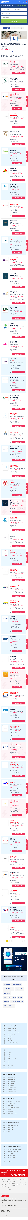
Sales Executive (16, 984)
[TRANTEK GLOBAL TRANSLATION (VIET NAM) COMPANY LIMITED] (5, 587)
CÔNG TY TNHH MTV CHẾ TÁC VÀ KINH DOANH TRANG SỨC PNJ (17, 434)
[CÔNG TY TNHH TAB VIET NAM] (5, 710)
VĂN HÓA (14, 1183)
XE (8, 1187)
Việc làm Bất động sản (8, 1038)
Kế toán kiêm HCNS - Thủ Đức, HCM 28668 (14, 465)
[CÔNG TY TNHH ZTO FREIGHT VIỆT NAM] (5, 361)
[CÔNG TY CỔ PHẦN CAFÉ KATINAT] (5, 223)
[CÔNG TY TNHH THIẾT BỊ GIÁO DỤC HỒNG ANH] (5, 309)
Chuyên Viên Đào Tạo (14, 873)
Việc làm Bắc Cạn (7, 1063)
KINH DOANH (8, 1180)
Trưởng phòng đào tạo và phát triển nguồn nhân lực (14, 274)
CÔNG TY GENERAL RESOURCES (14, 206)
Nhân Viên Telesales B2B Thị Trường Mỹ (12, 745)
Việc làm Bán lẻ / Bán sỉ (9, 1034)
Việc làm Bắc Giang (8, 1065)
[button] (23, 2)
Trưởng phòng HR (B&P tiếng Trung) (14, 726)
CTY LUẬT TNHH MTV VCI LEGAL (15, 261)
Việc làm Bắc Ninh (7, 1067)
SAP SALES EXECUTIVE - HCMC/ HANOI (13, 238)
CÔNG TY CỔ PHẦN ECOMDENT (17, 695)
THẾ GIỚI (4, 1184)
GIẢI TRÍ (14, 1185)
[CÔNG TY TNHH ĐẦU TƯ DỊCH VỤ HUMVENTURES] (5, 571)
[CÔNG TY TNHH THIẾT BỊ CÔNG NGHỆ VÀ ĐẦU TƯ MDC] (5, 783)
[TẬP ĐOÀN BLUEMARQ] (5, 503)
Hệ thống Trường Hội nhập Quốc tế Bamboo (15, 152)
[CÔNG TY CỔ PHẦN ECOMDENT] (5, 694)
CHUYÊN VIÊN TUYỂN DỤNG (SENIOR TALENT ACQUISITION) (14, 342)
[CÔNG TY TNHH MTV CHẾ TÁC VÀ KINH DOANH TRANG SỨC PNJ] (5, 433)
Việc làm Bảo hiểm (7, 1036)
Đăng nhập (24, 5)
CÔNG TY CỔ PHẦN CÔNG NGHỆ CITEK (16, 241)
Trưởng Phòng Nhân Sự (13, 307)
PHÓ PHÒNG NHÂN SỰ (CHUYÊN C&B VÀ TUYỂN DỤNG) (13, 481)
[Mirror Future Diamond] (5, 553)
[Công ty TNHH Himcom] (5, 187)
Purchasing (7, 984)
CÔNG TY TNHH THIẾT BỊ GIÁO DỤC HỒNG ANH (17, 310)
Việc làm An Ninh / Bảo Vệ (9, 1028)
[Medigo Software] (5, 344)
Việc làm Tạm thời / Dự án (9, 1127)
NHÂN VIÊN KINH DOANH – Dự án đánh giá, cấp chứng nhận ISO (13, 617)
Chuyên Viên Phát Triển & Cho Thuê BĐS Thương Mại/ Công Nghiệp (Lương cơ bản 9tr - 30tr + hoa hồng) (12, 672)
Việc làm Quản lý (7, 1109)
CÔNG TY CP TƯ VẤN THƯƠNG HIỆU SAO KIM (17, 450)
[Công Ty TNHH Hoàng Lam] (5, 171)
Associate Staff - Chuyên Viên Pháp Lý (14, 258)
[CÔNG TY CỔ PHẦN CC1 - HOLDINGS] (5, 398)
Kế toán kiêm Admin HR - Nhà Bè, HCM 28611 (14, 414)
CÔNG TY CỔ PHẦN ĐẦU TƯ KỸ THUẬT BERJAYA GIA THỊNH (17, 327)
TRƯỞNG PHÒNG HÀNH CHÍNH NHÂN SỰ (14, 378)
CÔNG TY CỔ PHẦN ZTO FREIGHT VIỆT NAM (15, 729)
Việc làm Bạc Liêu (7, 1061)
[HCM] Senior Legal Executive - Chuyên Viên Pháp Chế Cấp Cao (14, 324)
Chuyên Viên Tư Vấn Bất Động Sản (12, 94)
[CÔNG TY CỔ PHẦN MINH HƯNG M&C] (5, 875)
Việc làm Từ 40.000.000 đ (9, 1091)
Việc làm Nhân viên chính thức (10, 1125)
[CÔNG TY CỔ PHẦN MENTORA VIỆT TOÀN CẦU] (5, 116)
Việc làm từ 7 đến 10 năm (9, 1159)
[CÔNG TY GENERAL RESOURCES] (5, 205)
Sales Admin (7, 993)
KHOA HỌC (19, 1182)
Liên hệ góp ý (4, 1215)
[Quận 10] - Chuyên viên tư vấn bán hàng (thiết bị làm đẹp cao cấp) (14, 821)
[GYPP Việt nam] (5, 840)
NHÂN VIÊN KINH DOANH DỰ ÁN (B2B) (14, 708)
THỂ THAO (19, 1179)
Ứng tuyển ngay (18, 72)
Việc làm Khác (6, 1131)
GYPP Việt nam (13, 841)
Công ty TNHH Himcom (15, 187)
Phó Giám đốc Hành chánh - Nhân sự (13, 169)
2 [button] (10, 941)
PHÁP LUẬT (3, 1186)
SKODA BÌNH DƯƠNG (14, 64)
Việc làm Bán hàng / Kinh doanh (11, 1032)
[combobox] (14, 9)
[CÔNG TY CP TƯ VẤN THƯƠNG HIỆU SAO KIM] (5, 449)
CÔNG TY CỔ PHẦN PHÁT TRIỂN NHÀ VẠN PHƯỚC (15, 97)
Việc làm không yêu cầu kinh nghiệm (12, 1149)
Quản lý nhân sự (13, 359)
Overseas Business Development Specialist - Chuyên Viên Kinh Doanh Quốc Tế (14, 535)
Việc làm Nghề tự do (8, 1129)
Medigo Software (14, 344)
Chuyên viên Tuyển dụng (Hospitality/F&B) (14, 657)
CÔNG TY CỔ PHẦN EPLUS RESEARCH (16, 911)
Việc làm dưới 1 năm (8, 1153)
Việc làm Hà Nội (7, 1053)
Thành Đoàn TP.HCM (5, 1211)
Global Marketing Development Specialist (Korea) (14, 601)
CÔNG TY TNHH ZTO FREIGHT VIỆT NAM (16, 362)
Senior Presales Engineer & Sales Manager (14, 203)
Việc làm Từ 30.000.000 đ (9, 1089)
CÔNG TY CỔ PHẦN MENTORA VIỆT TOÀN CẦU (16, 117)
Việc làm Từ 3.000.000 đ (9, 1077)
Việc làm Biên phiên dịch (9, 1041)
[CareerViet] (18, 1174)
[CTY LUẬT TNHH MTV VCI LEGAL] (5, 260)
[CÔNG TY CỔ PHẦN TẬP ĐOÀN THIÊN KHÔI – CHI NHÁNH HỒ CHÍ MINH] (5, 483)
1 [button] (7, 941)
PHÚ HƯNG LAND (14, 804)
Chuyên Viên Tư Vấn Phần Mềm (14, 692)
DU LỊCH (9, 1189)
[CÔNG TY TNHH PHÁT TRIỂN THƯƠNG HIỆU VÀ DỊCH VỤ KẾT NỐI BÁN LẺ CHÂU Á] (5, 675)
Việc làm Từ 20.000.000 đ (9, 1087)
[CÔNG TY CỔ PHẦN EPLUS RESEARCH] (5, 910)
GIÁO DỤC (24, 1179)
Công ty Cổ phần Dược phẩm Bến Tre (15, 640)
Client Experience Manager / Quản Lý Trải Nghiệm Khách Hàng (13, 551)
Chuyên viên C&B (13, 637)
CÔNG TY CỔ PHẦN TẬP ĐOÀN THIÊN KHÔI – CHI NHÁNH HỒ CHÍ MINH (15, 484)
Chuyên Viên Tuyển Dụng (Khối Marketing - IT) (14, 908)
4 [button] (16, 941)
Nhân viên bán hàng (9, 1006)
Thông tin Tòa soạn (5, 1210)
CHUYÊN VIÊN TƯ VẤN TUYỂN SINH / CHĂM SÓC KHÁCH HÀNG (13, 838)
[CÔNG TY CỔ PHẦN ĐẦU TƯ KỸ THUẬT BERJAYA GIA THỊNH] (5, 326)
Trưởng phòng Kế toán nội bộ (14, 132)
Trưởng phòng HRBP (13, 221)
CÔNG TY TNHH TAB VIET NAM (17, 711)
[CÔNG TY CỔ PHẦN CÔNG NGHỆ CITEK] (5, 240)
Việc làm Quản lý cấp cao (9, 1111)
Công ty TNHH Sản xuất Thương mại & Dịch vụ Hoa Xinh (17, 135)
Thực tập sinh (19, 989)
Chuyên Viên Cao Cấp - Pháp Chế (14, 431)
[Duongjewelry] (5, 892)
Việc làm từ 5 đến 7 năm (9, 1157)
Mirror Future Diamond (15, 554)
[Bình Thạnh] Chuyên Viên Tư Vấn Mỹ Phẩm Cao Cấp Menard (14, 763)
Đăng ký (19, 5)
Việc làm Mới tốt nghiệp (9, 1103)
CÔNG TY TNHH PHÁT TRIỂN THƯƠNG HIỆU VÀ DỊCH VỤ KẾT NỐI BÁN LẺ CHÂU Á (16, 675)
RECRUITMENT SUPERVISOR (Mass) (14, 518)
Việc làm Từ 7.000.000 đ (9, 1081)
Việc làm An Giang (7, 1057)
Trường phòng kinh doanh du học (13, 114)
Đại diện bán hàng (8, 989)
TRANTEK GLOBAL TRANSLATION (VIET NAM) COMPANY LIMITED (16, 588)
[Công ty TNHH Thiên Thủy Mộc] (5, 765)
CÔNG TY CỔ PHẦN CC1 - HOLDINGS (15, 399)
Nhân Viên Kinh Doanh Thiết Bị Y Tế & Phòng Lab (13, 781)
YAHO (11, 538)
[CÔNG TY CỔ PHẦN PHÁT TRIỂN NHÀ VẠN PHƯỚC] (5, 96)
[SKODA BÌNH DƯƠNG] (5, 64)
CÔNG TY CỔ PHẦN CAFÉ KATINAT (15, 224)
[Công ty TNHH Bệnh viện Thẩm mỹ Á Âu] (5, 294)
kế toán (20, 997)
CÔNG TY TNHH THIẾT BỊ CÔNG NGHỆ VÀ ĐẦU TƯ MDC (15, 784)
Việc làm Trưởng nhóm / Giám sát (11, 1107)
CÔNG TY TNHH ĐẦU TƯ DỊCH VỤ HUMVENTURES (16, 572)
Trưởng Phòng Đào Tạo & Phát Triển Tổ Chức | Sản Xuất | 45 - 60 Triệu (14, 78)
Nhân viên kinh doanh (11, 801)
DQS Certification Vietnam (14, 620)
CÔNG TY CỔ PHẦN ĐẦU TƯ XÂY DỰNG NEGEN (17, 381)
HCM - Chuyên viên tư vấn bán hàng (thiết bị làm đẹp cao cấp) (14, 857)
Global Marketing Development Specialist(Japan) (14, 585)
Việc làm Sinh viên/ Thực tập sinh (11, 1101)
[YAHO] (5, 537)
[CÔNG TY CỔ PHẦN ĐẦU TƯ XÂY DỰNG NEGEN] (5, 380)
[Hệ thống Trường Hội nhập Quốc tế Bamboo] (5, 151)
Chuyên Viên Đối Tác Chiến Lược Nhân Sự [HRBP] (14, 396)
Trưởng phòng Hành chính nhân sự (14, 292)
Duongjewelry (13, 893)
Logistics (6, 1001)
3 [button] (13, 941)
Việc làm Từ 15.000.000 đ (9, 1085)
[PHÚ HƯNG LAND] (5, 803)
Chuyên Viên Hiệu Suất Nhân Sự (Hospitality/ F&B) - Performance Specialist (14, 569)
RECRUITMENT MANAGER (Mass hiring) (14, 185)
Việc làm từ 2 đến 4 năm (9, 1155)
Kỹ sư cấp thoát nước (17, 1001)
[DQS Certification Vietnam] (5, 619)
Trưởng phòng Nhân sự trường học (13, 149)
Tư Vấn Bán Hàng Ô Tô (11, 62)
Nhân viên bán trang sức (13, 890)
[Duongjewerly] (5, 928)
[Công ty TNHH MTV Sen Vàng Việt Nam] (5, 80)
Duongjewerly (13, 929)
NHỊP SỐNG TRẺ (14, 1180)
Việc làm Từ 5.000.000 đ (9, 1079)
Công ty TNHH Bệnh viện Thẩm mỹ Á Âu (17, 294)
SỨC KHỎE (19, 1184)
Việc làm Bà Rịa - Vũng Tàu (9, 1059)
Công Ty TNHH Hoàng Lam (16, 172)
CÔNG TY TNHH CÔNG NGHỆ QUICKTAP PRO (16, 747)
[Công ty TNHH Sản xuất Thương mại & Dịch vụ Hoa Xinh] (5, 134)
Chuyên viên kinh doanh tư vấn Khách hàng (14, 447)
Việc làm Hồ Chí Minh (8, 1055)
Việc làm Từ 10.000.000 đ (9, 1083)
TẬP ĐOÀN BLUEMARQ (15, 504)
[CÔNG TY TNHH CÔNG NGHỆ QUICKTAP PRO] (5, 747)
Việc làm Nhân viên (8, 1105)
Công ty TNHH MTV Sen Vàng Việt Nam (16, 81)
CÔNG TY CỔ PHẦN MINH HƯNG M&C (17, 876)
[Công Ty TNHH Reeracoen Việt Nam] (5, 416)
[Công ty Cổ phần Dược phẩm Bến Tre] (5, 639)
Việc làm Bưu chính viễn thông (10, 1043)
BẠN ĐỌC (24, 1182)
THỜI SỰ (4, 1182)
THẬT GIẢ (24, 1184)
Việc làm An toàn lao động (9, 1030)
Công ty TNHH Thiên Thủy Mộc (17, 766)
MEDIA (3, 1179)
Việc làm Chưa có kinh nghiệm (10, 1151)
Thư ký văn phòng (11, 501)
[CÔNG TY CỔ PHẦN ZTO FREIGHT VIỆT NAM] (5, 728)
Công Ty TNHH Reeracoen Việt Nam (17, 416)
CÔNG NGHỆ (9, 1184)
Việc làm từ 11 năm (7, 1161)
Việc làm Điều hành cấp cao (10, 1113)
